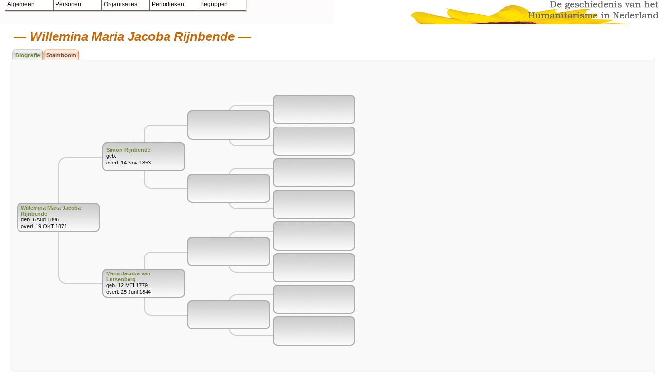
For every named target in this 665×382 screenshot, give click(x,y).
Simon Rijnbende (128, 150)
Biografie (27, 55)
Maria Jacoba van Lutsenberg (128, 276)
